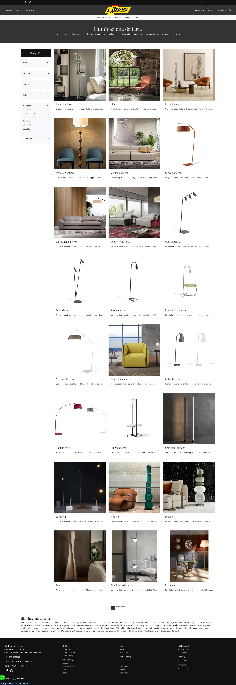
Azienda (9, 10)
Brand (211, 10)
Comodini (123, 663)
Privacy (3, 683)
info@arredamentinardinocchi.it (24, 661)
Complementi (183, 652)
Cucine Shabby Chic (69, 655)
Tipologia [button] (27, 105)
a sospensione (29, 113)
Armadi (122, 670)
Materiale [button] (27, 84)
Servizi (19, 10)
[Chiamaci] (206, 2)
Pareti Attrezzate (68, 666)
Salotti (64, 673)
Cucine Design (67, 649)
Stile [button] (25, 95)
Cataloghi (221, 10)
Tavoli (122, 646)
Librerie (65, 663)
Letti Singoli (124, 666)
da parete (27, 121)
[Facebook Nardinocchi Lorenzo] (25, 2)
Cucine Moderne (68, 652)
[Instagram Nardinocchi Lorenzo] (30, 2)
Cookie (10, 683)
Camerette (124, 673)
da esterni (27, 117)
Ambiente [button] (27, 73)
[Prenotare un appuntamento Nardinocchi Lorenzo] (199, 2)
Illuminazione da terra (131, 17)
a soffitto (26, 109)
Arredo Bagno (125, 652)
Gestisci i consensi (22, 683)
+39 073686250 (14, 657)
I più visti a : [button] (28, 138)
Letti (121, 660)
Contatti (30, 10)
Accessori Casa (106, 17)
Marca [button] (26, 62)
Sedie (122, 649)
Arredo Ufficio (183, 660)
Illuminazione (117, 17)
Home (98, 17)
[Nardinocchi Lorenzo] (118, 10)
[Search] (230, 10)
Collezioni (199, 10)
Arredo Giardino (184, 668)
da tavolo (27, 125)
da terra (26, 128)
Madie (64, 670)
